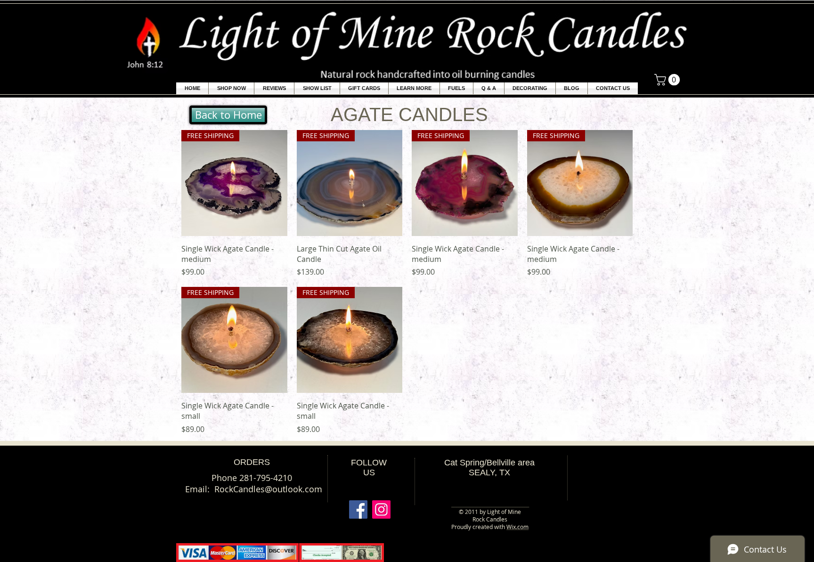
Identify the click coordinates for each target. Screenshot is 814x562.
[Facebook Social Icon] (358, 509)
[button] (414, 88)
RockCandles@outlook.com (268, 489)
